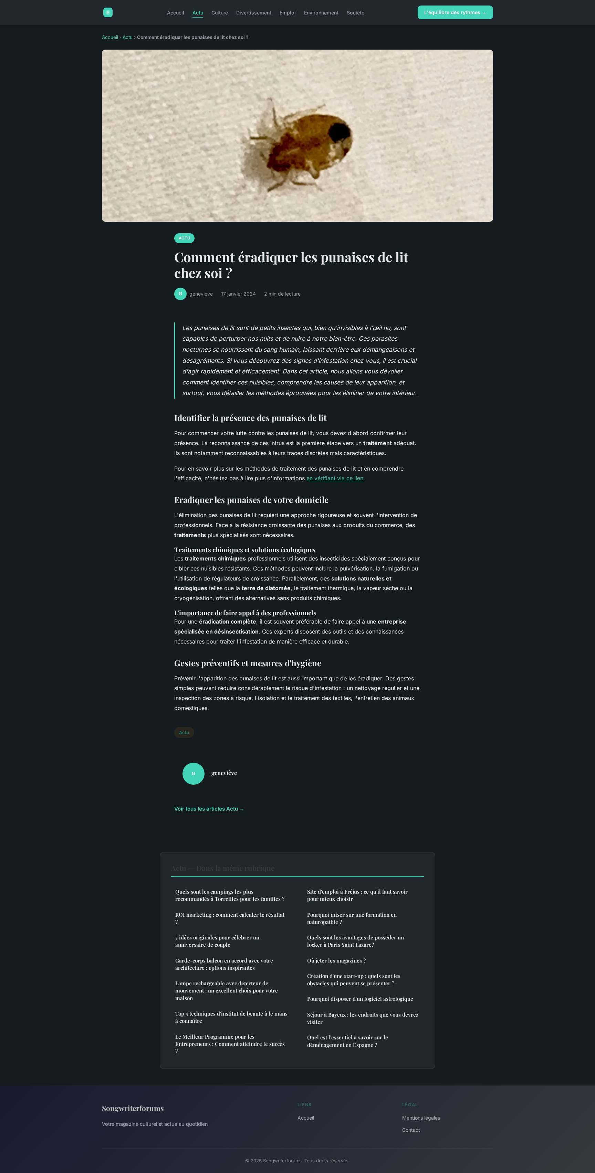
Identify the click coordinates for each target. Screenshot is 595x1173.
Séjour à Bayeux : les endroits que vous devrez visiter (362, 1018)
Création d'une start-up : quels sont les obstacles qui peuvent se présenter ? (353, 980)
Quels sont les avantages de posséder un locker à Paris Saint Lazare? (355, 941)
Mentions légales (421, 1118)
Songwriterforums (133, 1108)
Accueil (175, 12)
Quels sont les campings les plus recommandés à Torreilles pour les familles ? (229, 895)
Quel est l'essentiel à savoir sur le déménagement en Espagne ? (347, 1041)
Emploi (288, 12)
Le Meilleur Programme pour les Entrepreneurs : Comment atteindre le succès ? (230, 1044)
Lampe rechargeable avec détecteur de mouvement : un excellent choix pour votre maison (226, 990)
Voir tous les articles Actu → (209, 808)
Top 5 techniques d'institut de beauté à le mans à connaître (231, 1017)
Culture (219, 12)
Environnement (321, 12)
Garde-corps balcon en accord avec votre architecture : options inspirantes (224, 964)
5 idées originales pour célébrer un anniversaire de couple (217, 941)
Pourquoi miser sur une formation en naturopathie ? (352, 918)
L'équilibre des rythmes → (455, 12)
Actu (197, 12)
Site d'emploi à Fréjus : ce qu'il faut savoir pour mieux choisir (357, 895)
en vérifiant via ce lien (334, 478)
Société (355, 12)
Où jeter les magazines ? (336, 960)
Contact (411, 1130)
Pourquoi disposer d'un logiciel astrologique (360, 998)
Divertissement (253, 12)
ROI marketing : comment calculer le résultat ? (229, 918)
